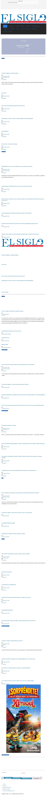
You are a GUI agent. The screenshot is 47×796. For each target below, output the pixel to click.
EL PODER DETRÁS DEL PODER (8, 523)
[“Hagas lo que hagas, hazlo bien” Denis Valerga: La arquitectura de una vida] (23, 593)
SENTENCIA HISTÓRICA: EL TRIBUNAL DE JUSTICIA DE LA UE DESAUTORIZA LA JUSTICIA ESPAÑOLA (23, 394)
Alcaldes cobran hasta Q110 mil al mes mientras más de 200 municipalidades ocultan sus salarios (20, 223)
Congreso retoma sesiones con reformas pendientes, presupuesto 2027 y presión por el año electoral (20, 234)
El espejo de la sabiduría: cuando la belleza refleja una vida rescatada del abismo (17, 512)
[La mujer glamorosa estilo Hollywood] (23, 580)
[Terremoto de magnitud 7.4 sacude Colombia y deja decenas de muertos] (23, 380)
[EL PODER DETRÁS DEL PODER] (23, 519)
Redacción (4, 315)
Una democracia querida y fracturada (9, 425)
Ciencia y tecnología (25, 28)
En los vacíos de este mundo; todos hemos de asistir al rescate (13, 105)
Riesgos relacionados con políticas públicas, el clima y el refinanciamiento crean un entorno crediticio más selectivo (23, 443)
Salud (17, 28)
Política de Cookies (6, 789)
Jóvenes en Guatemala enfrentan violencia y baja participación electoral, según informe (18, 364)
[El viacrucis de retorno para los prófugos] (23, 139)
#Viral (10, 31)
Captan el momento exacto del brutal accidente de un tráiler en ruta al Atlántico (17, 213)
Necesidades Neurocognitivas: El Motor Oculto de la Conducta (13, 533)
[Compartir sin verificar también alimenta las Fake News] (23, 633)
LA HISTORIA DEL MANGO (7, 610)
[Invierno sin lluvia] (23, 127)
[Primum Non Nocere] (23, 335)
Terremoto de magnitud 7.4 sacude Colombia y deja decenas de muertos (15, 384)
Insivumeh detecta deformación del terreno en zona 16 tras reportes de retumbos (17, 186)
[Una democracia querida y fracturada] (23, 418)
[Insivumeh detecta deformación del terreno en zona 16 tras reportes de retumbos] (23, 182)
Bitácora (28, 26)
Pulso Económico (20, 26)
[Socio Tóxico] (23, 88)
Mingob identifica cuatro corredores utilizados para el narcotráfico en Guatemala (17, 166)
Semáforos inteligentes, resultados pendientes (10, 73)
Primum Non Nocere (5, 337)
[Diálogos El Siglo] (23, 342)
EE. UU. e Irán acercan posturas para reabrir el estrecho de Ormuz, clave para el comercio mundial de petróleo (23, 405)
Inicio (5, 26)
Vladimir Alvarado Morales (6, 170)
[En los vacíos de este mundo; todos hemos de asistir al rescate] (23, 101)
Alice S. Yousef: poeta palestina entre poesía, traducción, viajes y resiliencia (16, 553)
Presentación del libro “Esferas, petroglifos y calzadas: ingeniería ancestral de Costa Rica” (19, 620)
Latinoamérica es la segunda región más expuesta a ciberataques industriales (16, 667)
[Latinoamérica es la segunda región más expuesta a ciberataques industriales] (23, 665)
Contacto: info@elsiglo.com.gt (8, 790)
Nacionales (10, 26)
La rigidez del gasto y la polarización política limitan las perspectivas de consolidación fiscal (19, 470)
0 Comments (4, 79)
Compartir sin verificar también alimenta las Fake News (12, 640)
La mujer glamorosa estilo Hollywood (9, 584)
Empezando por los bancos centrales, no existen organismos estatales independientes (17, 118)
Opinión (5, 28)
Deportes (12, 28)
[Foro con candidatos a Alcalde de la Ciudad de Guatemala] (23, 304)
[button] (14, 26)
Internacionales (35, 26)
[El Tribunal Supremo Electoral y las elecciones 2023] (23, 327)
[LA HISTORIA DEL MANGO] (23, 606)
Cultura (33, 28)
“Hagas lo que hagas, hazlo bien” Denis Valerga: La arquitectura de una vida (16, 597)
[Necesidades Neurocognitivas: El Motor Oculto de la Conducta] (23, 529)
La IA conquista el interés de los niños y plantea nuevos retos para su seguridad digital (18, 680)
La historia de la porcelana (7, 571)
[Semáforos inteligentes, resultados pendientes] (23, 66)
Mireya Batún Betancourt (6, 77)
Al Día (4, 784)
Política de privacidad (7, 787)
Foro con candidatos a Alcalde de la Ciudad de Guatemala (12, 311)
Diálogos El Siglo (5, 344)
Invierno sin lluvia (5, 131)
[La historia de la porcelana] (23, 567)
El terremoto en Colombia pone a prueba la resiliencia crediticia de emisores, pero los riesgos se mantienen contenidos (22, 457)
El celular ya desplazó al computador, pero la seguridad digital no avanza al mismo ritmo (18, 658)
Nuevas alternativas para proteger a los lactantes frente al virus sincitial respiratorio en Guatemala (20, 492)
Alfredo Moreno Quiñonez (6, 497)
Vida (5, 31)
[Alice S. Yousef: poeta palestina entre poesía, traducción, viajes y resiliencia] (23, 546)
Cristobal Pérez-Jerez (5, 429)
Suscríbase (5, 785)
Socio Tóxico (4, 92)
